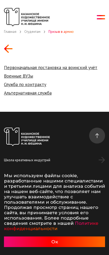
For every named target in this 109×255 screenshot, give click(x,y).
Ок (54, 241)
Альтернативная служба (28, 93)
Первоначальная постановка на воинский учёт (50, 67)
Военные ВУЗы (18, 76)
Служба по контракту (25, 84)
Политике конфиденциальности (51, 226)
